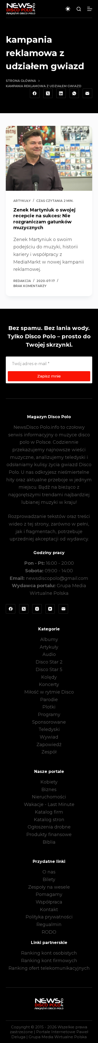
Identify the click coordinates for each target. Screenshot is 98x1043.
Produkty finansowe (49, 834)
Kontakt (49, 909)
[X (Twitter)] (48, 93)
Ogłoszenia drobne (49, 827)
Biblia (49, 842)
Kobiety (49, 782)
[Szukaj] (79, 9)
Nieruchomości (49, 797)
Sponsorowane (49, 722)
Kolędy (49, 677)
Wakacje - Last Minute (49, 804)
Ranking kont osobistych (49, 953)
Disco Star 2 (49, 662)
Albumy (49, 639)
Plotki (49, 707)
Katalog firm (49, 812)
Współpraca (49, 902)
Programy (49, 714)
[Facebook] (34, 93)
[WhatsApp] (74, 93)
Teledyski (49, 729)
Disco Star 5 (49, 669)
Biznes (49, 789)
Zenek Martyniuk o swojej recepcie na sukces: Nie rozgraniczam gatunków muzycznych (44, 218)
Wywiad (49, 737)
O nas (49, 872)
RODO (49, 932)
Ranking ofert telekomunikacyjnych (49, 968)
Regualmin (49, 924)
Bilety (49, 879)
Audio (49, 654)
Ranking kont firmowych (49, 960)
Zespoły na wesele (49, 887)
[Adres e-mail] (87, 93)
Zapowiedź (49, 744)
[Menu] (89, 8)
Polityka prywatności (49, 917)
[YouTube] (50, 609)
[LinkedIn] (61, 93)
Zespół (49, 752)
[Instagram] (37, 609)
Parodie (49, 699)
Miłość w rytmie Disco (49, 692)
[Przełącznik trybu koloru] (67, 8)
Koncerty (49, 684)
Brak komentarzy (29, 286)
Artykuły (22, 201)
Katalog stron (49, 819)
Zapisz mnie (49, 376)
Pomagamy (49, 894)
